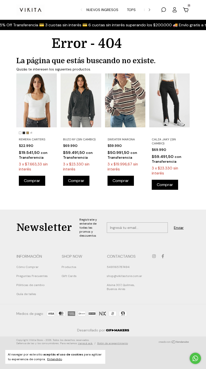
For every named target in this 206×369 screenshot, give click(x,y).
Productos (69, 267)
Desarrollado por (91, 330)
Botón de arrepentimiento (112, 343)
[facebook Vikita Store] (163, 256)
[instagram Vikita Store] (154, 256)
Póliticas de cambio (30, 285)
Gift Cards (69, 276)
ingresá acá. (85, 343)
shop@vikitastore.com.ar (124, 276)
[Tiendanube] (174, 342)
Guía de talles (26, 294)
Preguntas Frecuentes (32, 276)
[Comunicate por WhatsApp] (195, 358)
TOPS (131, 10)
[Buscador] (163, 10)
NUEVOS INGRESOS (102, 10)
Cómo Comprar (27, 267)
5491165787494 (118, 267)
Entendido (54, 359)
